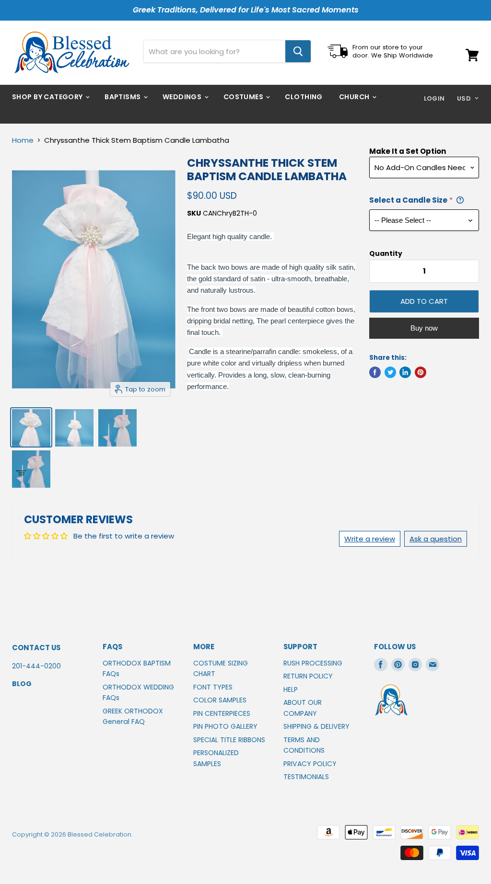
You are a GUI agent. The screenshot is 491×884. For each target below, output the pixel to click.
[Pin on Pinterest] (420, 372)
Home (23, 140)
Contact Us (36, 648)
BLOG (22, 684)
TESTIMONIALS (306, 776)
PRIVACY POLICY (310, 764)
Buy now (424, 328)
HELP (290, 689)
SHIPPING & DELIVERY (316, 726)
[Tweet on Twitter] (390, 372)
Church (355, 97)
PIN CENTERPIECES (221, 713)
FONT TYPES (213, 687)
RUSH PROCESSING (312, 663)
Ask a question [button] (435, 539)
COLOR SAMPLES (219, 700)
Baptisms (123, 97)
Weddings (183, 97)
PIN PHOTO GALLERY (225, 726)
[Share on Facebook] (375, 372)
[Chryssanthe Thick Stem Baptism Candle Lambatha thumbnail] (31, 427)
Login (434, 98)
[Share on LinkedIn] (405, 372)
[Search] (298, 51)
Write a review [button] (369, 539)
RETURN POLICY (308, 676)
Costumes (244, 97)
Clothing (303, 97)
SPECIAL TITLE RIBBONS (229, 740)
